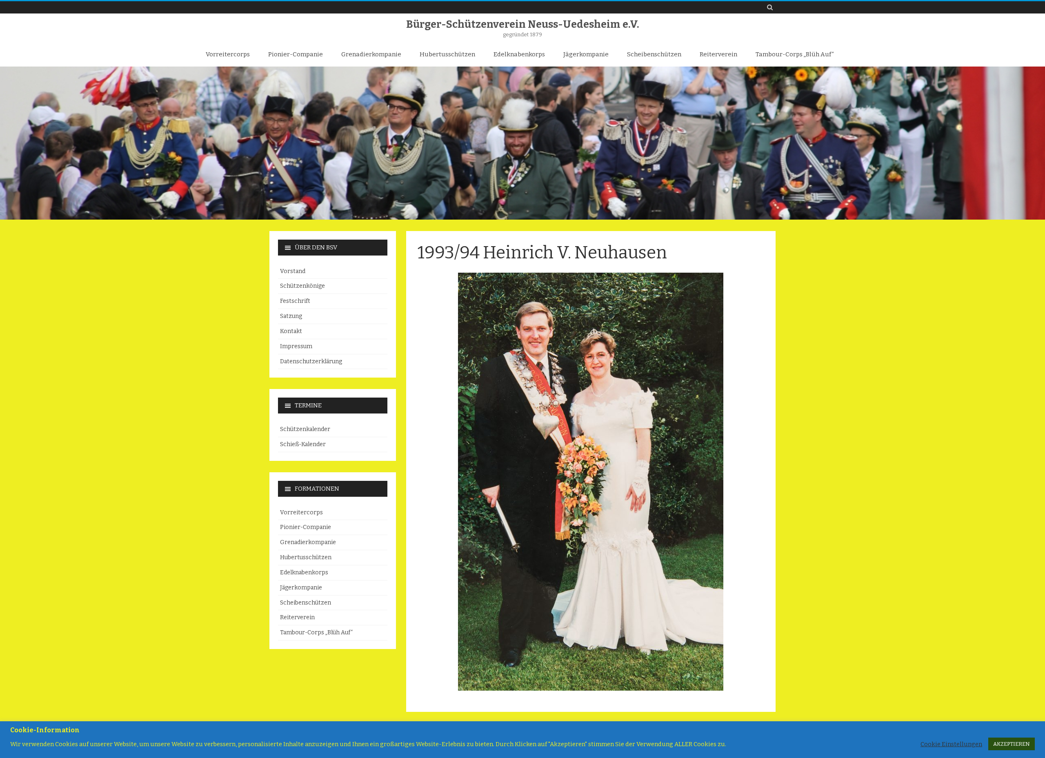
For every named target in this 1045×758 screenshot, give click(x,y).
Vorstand (292, 271)
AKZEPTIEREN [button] (1011, 744)
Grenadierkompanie (371, 54)
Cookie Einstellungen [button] (951, 744)
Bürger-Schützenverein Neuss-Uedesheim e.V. (522, 25)
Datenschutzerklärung (311, 361)
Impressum (296, 346)
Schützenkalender (305, 429)
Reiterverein (718, 54)
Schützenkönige (302, 285)
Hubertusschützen (447, 54)
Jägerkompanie (586, 54)
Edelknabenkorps (519, 54)
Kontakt (291, 331)
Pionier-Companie (295, 54)
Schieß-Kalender (303, 444)
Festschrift (295, 301)
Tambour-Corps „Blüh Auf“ (795, 54)
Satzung (291, 316)
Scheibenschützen (654, 54)
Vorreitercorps (228, 54)
